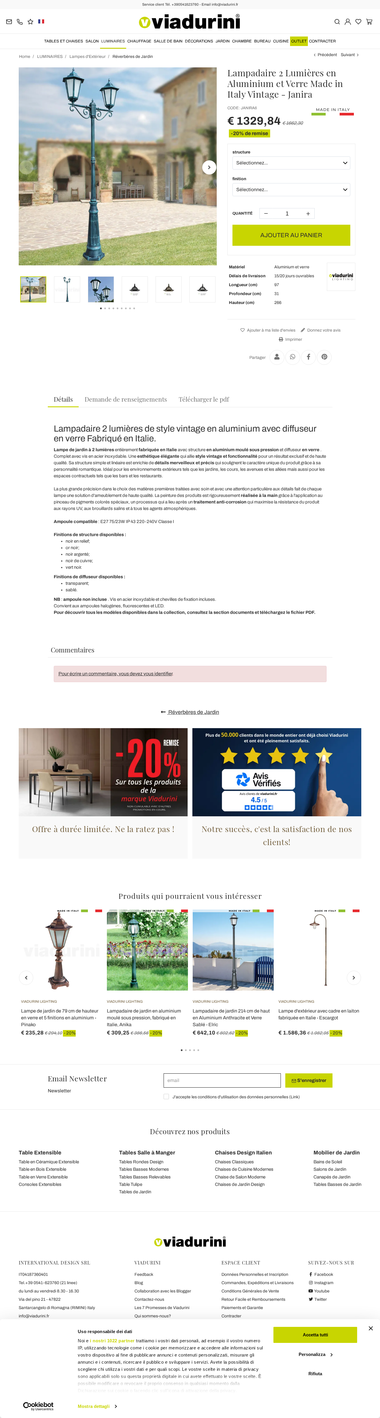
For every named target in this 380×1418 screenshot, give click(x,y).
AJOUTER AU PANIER (291, 235)
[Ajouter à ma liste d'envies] (87, 939)
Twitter (320, 1299)
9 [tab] (139, 312)
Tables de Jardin (135, 1191)
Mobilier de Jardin (337, 1153)
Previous (26, 167)
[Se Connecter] (348, 21)
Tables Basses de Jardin (337, 1184)
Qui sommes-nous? (152, 1316)
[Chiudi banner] (371, 1328)
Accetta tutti (315, 1334)
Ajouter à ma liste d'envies (270, 330)
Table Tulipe (130, 1184)
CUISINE (281, 41)
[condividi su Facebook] (308, 357)
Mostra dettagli (94, 1406)
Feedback (143, 1274)
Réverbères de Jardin (193, 712)
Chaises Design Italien (243, 1153)
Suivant (348, 55)
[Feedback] (30, 21)
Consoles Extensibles (40, 1184)
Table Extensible (40, 1153)
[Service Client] (20, 21)
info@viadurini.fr (34, 1316)
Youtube (322, 1291)
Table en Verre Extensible (43, 1177)
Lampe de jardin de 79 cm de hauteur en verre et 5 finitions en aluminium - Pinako (59, 1017)
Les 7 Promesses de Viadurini (161, 1307)
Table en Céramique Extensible (49, 1161)
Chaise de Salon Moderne (240, 1177)
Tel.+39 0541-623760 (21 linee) (48, 1283)
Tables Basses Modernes (144, 1169)
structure (241, 152)
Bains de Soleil (328, 1161)
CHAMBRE (242, 41)
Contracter (322, 41)
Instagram (323, 1283)
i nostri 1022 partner (112, 1340)
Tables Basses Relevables (145, 1177)
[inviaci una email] (9, 21)
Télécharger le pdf (204, 399)
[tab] (63, 399)
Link (294, 1097)
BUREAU (262, 41)
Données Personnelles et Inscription (254, 1274)
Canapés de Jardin (332, 1177)
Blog (138, 1283)
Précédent (327, 55)
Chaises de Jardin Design (240, 1184)
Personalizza (312, 1354)
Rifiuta (315, 1373)
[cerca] (337, 21)
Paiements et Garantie (242, 1307)
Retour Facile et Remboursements (253, 1299)
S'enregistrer (311, 1080)
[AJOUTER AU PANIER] (259, 924)
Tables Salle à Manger (147, 1153)
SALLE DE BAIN (168, 41)
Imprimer (293, 339)
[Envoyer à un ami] (277, 357)
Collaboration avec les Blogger (162, 1291)
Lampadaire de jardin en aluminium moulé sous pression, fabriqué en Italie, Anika (144, 1017)
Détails (63, 399)
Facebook (323, 1274)
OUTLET (299, 41)
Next (209, 167)
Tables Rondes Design (141, 1161)
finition (239, 179)
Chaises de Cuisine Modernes (244, 1169)
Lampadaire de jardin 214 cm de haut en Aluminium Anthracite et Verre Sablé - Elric (231, 1017)
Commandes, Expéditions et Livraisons (257, 1283)
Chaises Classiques (234, 1161)
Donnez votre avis (323, 330)
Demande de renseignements (126, 399)
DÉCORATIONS (199, 41)
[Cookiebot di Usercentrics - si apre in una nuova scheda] (38, 1406)
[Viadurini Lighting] (341, 277)
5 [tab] (203, 1054)
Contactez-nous (149, 1299)
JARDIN (223, 41)
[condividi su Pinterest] (324, 357)
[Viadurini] (189, 21)
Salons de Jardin (330, 1169)
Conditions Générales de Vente (250, 1291)
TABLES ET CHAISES (63, 41)
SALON (92, 41)
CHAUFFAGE (139, 41)
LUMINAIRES (113, 41)
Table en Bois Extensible (42, 1169)
